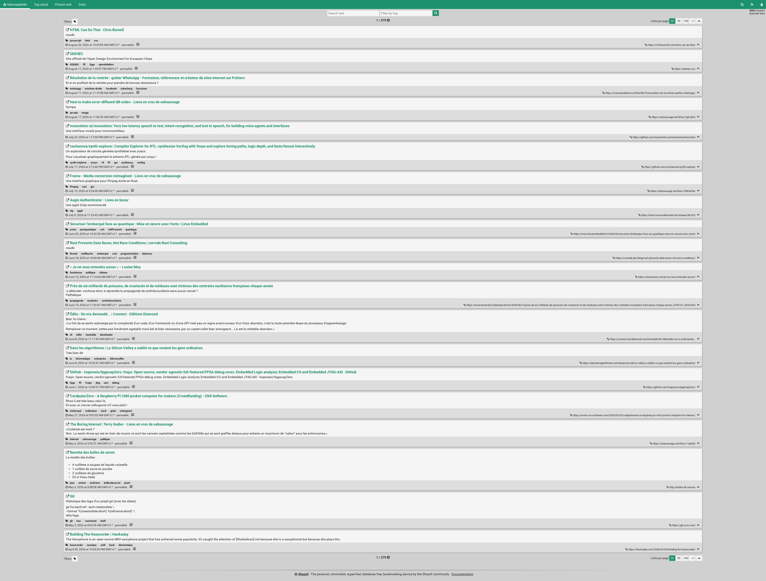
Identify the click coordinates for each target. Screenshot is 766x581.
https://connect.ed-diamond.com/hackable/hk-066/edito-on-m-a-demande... (652, 339)
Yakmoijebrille (16, 4)
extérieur (95, 482)
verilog (141, 162)
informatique (83, 358)
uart (106, 382)
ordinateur (91, 410)
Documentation (462, 574)
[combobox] (406, 13)
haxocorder (76, 545)
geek (113, 410)
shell (103, 520)
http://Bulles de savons (682, 487)
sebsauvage (89, 439)
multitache (87, 253)
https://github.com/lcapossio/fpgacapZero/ (671, 387)
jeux (72, 482)
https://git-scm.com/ (683, 525)
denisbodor (106, 334)
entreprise (100, 358)
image (85, 112)
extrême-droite (93, 88)
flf (84, 64)
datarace (147, 253)
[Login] (761, 4)
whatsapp (75, 88)
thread (73, 253)
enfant (82, 482)
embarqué (103, 253)
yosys (94, 162)
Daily (82, 4)
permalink (101, 45)
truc (78, 520)
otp (71, 210)
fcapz (88, 382)
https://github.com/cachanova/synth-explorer (670, 166)
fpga (92, 64)
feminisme (76, 272)
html (87, 40)
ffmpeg (74, 186)
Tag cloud (41, 4)
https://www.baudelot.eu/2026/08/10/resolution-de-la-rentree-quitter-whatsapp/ (650, 92)
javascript (75, 40)
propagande (76, 300)
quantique (131, 229)
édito (79, 334)
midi (103, 545)
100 (685, 21)
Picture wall (63, 4)
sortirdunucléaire (111, 300)
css (96, 40)
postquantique (88, 229)
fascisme (141, 88)
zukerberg (126, 88)
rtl (103, 162)
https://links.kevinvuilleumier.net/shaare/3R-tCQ (668, 215)
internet (74, 439)
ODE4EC (74, 64)
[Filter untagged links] (75, 21)
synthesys (127, 162)
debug (115, 382)
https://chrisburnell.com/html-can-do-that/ (671, 44)
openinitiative (106, 64)
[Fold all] (699, 21)
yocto (73, 229)
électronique (125, 545)
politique (90, 272)
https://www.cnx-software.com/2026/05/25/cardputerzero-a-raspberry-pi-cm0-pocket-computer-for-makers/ (634, 415)
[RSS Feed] (752, 4)
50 (678, 21)
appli (80, 210)
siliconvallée (117, 358)
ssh (102, 229)
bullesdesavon (112, 482)
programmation (129, 253)
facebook (111, 88)
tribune (103, 272)
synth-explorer (78, 162)
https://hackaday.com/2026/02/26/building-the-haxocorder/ (662, 549)
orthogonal (126, 410)
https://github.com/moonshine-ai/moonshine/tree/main (664, 137)
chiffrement (115, 229)
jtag (98, 382)
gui (115, 162)
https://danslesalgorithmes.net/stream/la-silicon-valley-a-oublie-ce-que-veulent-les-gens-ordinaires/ (639, 363)
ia (71, 358)
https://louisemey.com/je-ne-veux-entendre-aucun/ (667, 276)
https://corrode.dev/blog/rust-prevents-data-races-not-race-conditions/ (655, 258)
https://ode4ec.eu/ (685, 68)
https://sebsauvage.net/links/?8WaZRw (673, 191)
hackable (91, 334)
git (71, 520)
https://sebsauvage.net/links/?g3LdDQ (673, 117)
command (90, 520)
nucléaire (92, 300)
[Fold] (698, 44)
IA (71, 334)
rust (84, 186)
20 (672, 21)
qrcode (74, 112)
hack (104, 410)
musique (92, 545)
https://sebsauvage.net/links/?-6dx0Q (674, 443)
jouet (127, 482)
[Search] (742, 4)
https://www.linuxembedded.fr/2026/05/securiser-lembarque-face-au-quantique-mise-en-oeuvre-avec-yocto (634, 233)
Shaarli (303, 574)
